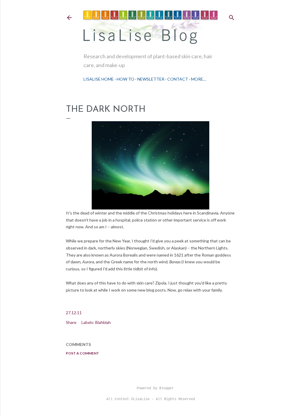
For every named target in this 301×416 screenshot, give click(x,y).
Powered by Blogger (155, 388)
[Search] (231, 16)
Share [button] (71, 322)
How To (125, 78)
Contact (177, 78)
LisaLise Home (98, 78)
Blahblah (103, 322)
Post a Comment (82, 353)
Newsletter (150, 78)
